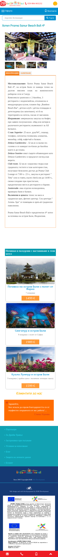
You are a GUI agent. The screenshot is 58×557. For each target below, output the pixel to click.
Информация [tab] (12, 73)
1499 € (30, 298)
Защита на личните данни (18, 457)
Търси (51, 18)
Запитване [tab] (26, 73)
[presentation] (10, 46)
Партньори (11, 429)
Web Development (39, 479)
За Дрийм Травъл (14, 435)
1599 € (30, 385)
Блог (8, 451)
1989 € (30, 342)
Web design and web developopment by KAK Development (29, 491)
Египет (9, 463)
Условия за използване (17, 446)
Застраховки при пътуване (18, 440)
